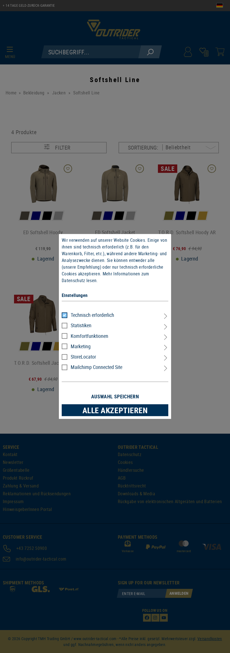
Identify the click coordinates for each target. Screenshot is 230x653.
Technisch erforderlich (92, 315)
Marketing (81, 346)
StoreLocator (83, 356)
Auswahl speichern (115, 396)
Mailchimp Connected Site (96, 367)
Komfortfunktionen (89, 336)
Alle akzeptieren (115, 410)
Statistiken (81, 325)
